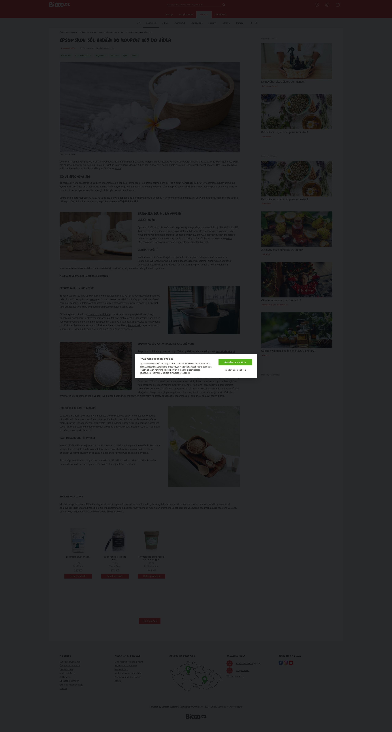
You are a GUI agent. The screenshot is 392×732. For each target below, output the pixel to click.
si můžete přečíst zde (180, 373)
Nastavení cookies (235, 370)
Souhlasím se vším (235, 362)
